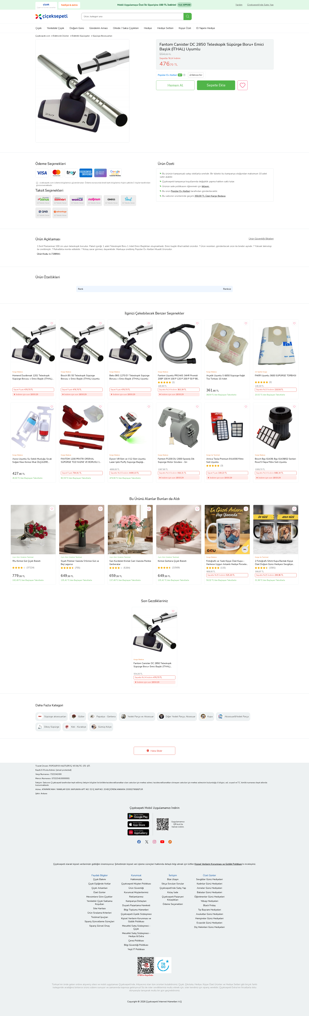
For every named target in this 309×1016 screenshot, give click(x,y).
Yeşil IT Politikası (136, 949)
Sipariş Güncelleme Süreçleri (99, 921)
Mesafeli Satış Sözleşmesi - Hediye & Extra (136, 935)
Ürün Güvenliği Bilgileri (261, 238)
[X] (147, 841)
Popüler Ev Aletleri (167, 75)
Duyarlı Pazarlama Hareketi (136, 905)
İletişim (173, 875)
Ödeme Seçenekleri (173, 904)
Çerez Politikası (136, 940)
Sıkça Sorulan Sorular (173, 883)
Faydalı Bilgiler (99, 875)
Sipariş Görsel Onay (99, 925)
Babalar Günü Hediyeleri (209, 892)
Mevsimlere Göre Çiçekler (99, 896)
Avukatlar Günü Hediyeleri (209, 914)
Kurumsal (136, 875)
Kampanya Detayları (136, 901)
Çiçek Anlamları (100, 888)
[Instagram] (154, 841)
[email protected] (63, 770)
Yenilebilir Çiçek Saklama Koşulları (99, 903)
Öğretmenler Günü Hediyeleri (209, 896)
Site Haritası (99, 908)
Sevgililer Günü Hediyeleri (209, 879)
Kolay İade (172, 892)
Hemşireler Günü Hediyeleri (209, 918)
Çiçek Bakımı (99, 879)
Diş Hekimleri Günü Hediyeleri (209, 927)
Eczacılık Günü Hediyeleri (209, 922)
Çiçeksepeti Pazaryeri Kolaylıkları (173, 898)
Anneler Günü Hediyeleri (209, 888)
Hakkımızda (136, 879)
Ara (187, 16)
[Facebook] (139, 841)
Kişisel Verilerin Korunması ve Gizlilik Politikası (136, 920)
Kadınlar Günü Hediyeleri (209, 883)
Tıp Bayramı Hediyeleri (209, 909)
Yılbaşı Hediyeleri (209, 901)
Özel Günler (99, 892)
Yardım (238, 4)
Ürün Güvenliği (136, 888)
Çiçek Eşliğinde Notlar (99, 883)
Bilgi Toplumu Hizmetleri (136, 909)
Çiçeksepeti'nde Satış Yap (260, 4)
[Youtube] (162, 841)
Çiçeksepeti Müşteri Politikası (136, 883)
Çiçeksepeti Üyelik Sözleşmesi (136, 914)
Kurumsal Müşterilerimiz (136, 892)
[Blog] (170, 841)
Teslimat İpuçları (99, 917)
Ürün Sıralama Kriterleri (100, 912)
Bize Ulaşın (172, 879)
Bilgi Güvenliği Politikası (136, 945)
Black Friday (209, 905)
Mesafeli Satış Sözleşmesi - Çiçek (136, 927)
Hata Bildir (156, 751)
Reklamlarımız (136, 896)
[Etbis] (146, 966)
